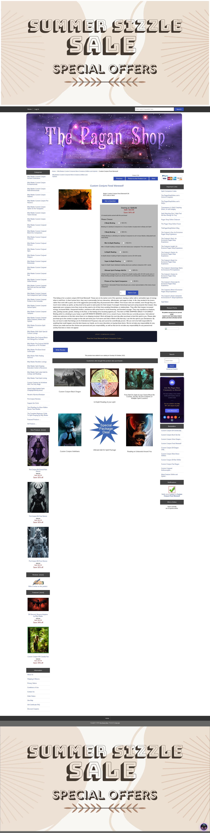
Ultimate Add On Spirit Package (104, 450)
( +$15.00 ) (123, 223)
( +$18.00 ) (124, 252)
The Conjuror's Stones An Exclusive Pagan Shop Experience (169, 275)
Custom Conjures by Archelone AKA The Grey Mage (37, 383)
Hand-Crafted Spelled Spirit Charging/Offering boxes (36, 389)
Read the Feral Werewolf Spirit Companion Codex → (105, 338)
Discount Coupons (33, 709)
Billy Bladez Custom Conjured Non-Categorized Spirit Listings (37, 294)
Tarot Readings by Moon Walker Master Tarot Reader (37, 408)
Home (29, 109)
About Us (30, 674)
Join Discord (172, 411)
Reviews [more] (38, 575)
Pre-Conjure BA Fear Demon (38, 516)
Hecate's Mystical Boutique (36, 394)
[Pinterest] (172, 417)
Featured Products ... (34, 419)
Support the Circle (33, 403)
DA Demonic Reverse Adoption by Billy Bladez (38, 615)
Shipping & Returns (33, 679)
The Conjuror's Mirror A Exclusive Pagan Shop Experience (171, 290)
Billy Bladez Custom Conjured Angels (36, 226)
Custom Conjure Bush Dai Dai (170, 435)
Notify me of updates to (172, 495)
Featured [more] (38, 592)
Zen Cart (117, 722)
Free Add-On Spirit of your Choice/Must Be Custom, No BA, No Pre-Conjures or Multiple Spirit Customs (139, 396)
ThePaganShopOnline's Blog (170, 228)
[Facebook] (164, 417)
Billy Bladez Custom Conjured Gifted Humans (36, 280)
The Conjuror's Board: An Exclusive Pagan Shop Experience (169, 262)
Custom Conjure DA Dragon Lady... (170, 448)
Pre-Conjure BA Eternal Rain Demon (38, 470)
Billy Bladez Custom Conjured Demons (36, 244)
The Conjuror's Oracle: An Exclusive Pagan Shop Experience (169, 254)
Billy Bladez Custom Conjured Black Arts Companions (36, 232)
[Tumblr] (172, 420)
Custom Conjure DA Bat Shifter (171, 460)
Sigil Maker (164, 302)
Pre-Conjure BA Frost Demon (38, 561)
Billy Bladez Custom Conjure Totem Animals (36, 213)
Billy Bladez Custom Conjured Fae (36, 274)
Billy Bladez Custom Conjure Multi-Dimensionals (36, 189)
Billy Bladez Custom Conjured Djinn (36, 250)
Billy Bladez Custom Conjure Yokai (36, 220)
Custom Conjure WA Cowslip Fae (38, 656)
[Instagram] (168, 417)
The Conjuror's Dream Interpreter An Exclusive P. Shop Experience (172, 296)
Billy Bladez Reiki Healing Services (35, 356)
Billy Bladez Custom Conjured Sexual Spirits (36, 306)
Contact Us (30, 692)
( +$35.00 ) (134, 270)
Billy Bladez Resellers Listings (37, 362)
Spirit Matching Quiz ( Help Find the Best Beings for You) (171, 214)
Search (171, 354)
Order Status (31, 696)
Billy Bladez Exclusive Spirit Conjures (36, 326)
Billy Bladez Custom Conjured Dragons (36, 256)
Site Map (30, 700)
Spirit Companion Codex (169, 191)
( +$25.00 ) (129, 261)
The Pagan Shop (104, 722)
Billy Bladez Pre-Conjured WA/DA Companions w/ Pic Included (38, 344)
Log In (37, 109)
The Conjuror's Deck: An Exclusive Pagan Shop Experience (169, 240)
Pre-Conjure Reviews (34, 399)
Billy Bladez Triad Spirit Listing (37, 378)
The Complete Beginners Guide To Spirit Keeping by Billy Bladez (37, 414)
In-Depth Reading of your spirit (104, 402)
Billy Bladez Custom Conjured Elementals (36, 262)
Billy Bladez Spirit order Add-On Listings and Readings (37, 373)
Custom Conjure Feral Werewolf (171, 443)
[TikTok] (179, 417)
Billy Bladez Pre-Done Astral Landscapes (36, 350)
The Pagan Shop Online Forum (171, 224)
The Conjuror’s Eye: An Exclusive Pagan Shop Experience (172, 233)
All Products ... (32, 424)
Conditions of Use (33, 687)
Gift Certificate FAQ (33, 704)
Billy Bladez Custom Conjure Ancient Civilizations (36, 177)
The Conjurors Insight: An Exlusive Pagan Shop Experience (171, 247)
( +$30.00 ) (123, 232)
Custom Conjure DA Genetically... (171, 430)
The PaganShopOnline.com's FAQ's (170, 202)
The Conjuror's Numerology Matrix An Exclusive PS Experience (172, 269)
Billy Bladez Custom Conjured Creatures (36, 238)
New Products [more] (38, 430)
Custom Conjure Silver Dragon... (171, 439)
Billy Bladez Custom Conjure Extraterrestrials (36, 183)
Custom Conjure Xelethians (70, 451)
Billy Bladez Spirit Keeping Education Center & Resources (37, 367)
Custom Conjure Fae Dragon (170, 464)
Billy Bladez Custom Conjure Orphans (36, 195)
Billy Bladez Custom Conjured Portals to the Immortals (36, 300)
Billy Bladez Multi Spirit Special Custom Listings (37, 332)
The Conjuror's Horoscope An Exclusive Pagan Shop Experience (170, 283)
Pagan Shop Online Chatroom (170, 219)
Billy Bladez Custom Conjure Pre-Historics (38, 201)
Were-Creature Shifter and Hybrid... (169, 475)
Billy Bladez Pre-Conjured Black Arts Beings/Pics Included (37, 338)
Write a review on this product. (38, 586)
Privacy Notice (32, 683)
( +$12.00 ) (128, 243)
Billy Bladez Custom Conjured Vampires (36, 312)
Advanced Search (172, 369)
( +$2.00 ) (135, 281)
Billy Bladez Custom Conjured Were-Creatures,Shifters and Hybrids (77, 171)
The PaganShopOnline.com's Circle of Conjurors (170, 196)
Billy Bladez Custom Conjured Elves (36, 268)
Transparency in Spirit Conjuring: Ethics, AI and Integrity (171, 208)
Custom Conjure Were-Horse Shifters (170, 454)
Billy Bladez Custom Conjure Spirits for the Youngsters (36, 207)
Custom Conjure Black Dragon (70, 392)
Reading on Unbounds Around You (139, 451)
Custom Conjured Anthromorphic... (166, 469)
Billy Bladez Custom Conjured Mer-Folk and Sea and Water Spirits (36, 287)
